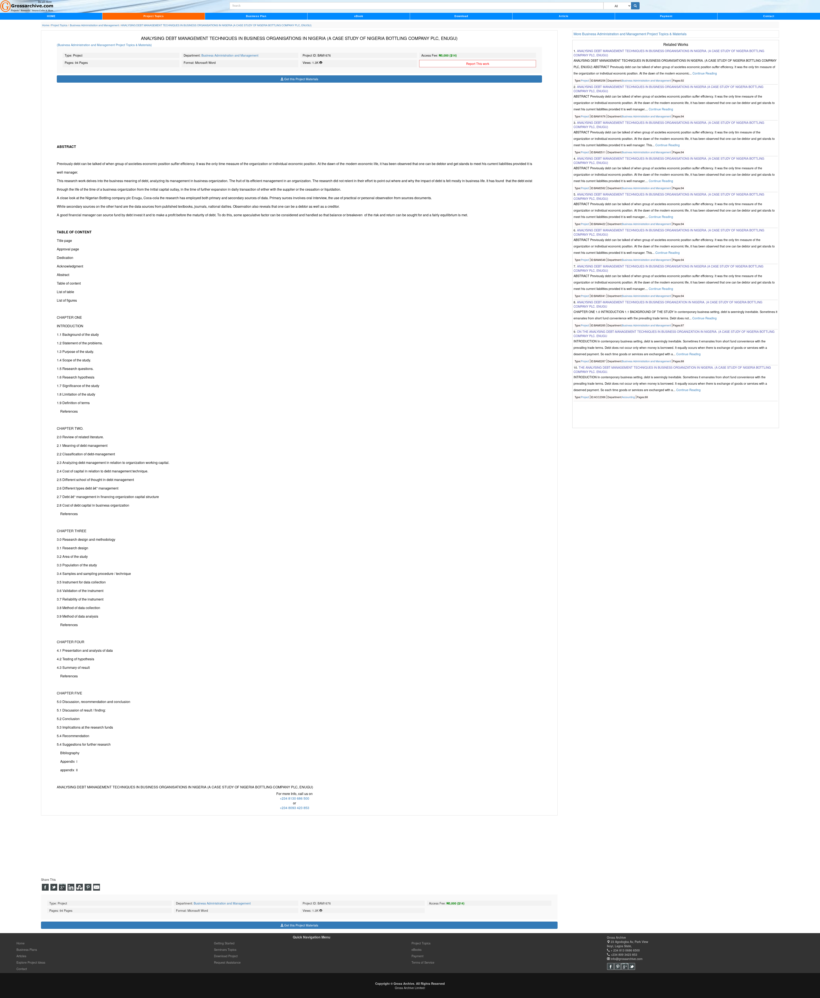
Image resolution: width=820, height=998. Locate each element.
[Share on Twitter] (53, 887)
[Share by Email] (96, 887)
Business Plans (26, 949)
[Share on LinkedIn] (70, 887)
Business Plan (256, 16)
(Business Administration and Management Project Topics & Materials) (104, 45)
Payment (666, 16)
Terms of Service (422, 962)
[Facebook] (610, 966)
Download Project (226, 956)
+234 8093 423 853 (294, 807)
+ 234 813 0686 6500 (625, 950)
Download (461, 16)
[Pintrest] (617, 966)
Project (585, 80)
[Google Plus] (624, 966)
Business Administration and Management (229, 55)
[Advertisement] (185, 112)
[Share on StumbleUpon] (79, 887)
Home (20, 943)
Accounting (628, 397)
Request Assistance (227, 962)
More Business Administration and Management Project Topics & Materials (630, 33)
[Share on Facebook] (45, 887)
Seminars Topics (225, 949)
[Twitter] (631, 966)
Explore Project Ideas (30, 962)
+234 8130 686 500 (294, 798)
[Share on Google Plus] (62, 887)
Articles (21, 956)
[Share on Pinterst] (88, 887)
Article (563, 16)
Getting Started (224, 943)
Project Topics (154, 16)
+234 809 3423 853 (623, 954)
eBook (358, 16)
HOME (51, 16)
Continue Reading (705, 73)
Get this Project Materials (300, 79)
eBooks (416, 949)
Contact (768, 16)
